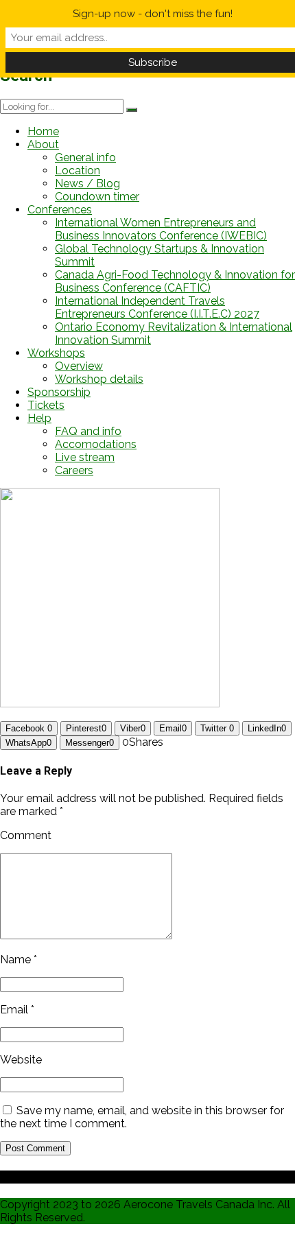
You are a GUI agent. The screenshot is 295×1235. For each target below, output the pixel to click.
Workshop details (99, 379)
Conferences (59, 209)
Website (21, 1059)
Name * (18, 959)
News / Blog (87, 183)
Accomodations (96, 444)
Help (39, 418)
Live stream (85, 457)
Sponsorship (59, 392)
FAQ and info (88, 431)
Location (77, 170)
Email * (17, 1009)
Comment (25, 835)
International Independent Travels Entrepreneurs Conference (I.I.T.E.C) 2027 (157, 307)
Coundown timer (97, 196)
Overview (79, 366)
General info (85, 157)
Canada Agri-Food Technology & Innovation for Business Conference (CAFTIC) (175, 281)
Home (43, 131)
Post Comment (35, 1148)
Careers (74, 470)
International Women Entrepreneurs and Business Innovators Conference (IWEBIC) (161, 229)
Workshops (56, 353)
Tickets (45, 405)
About (43, 144)
